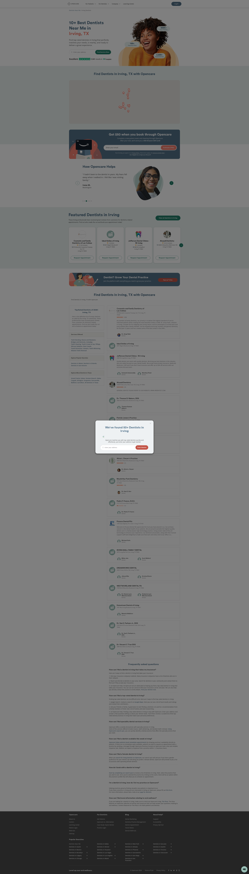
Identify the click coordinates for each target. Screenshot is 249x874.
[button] (141, 447)
